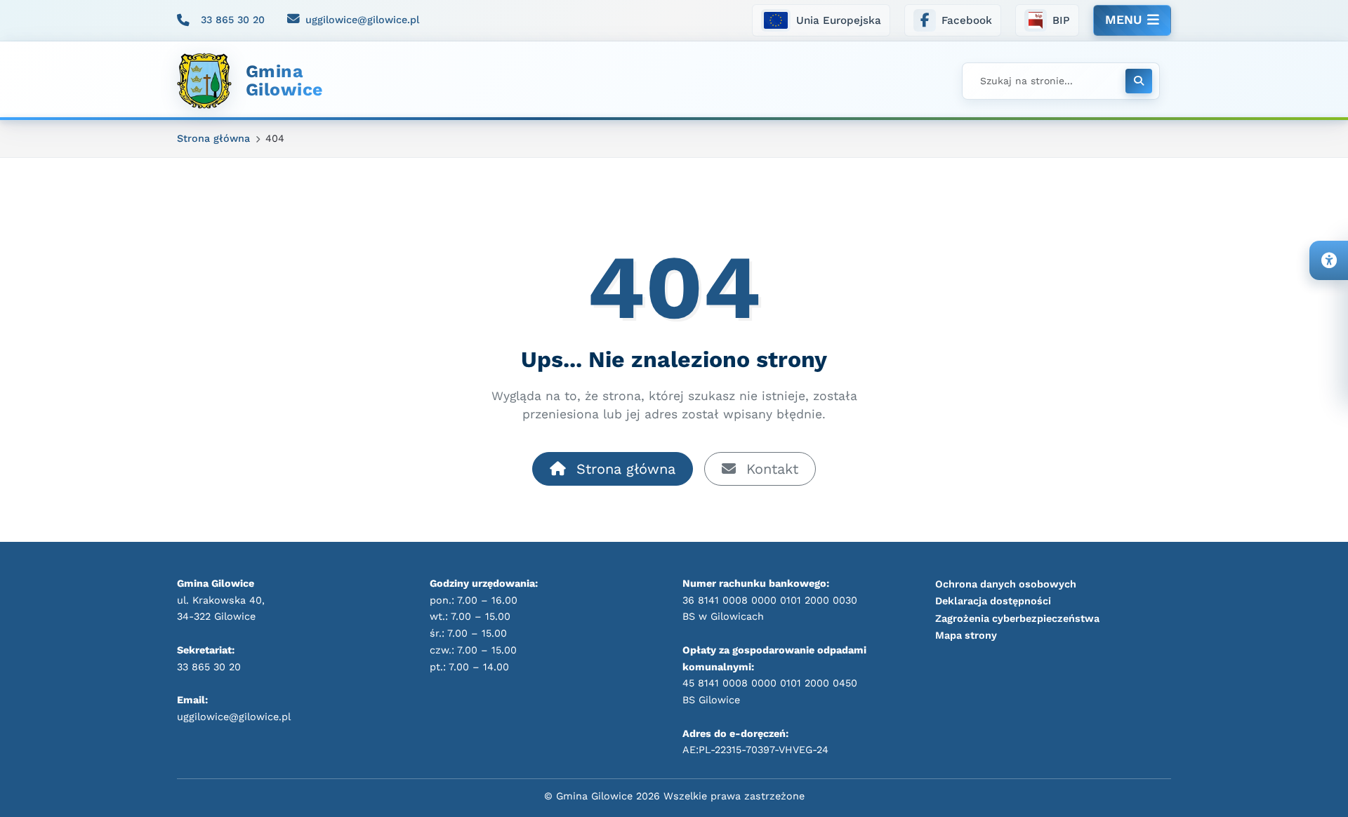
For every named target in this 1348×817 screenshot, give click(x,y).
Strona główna (623, 468)
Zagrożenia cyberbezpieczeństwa (1017, 618)
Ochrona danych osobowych (1005, 584)
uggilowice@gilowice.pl (362, 19)
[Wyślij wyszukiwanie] (1138, 81)
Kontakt (769, 468)
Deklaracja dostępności (993, 600)
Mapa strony (966, 635)
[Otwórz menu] (1132, 20)
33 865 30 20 (233, 19)
